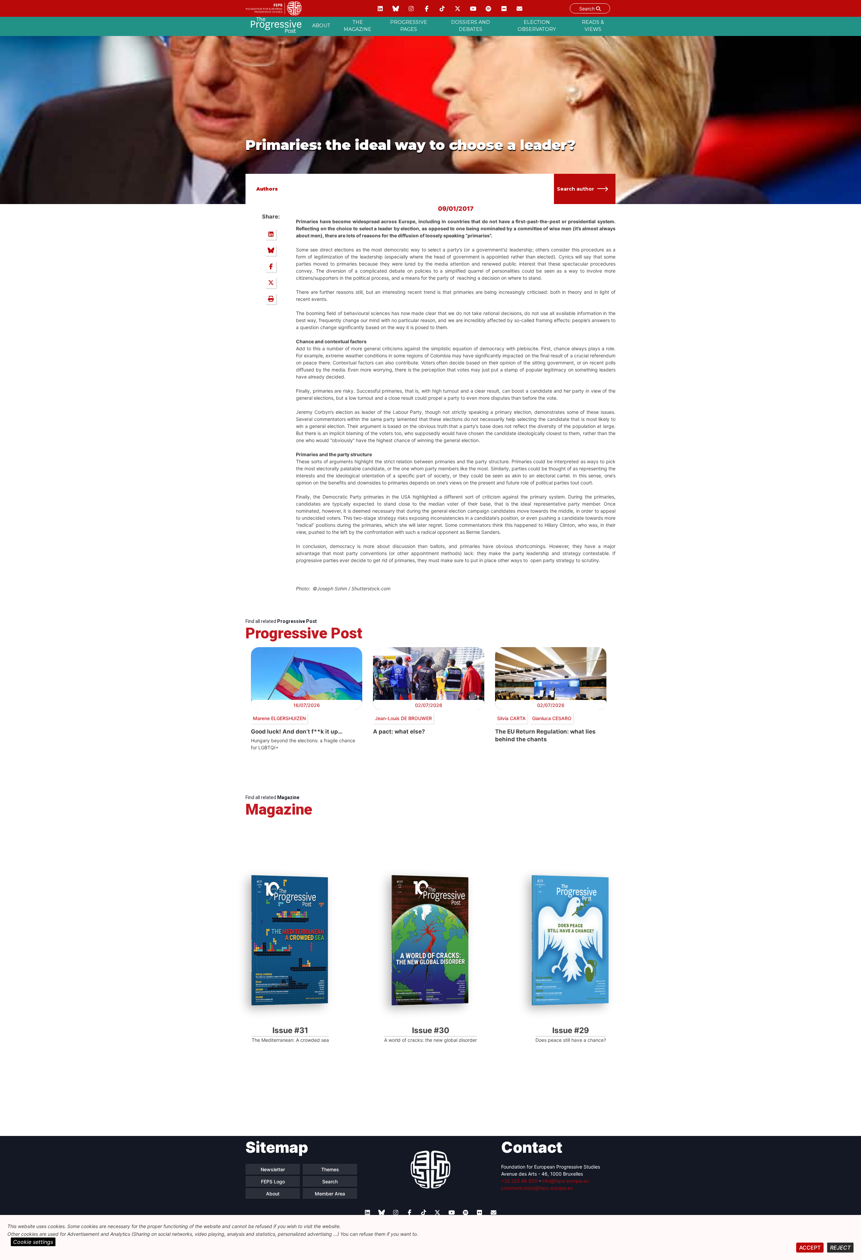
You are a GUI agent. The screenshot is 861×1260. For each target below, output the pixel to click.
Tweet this (270, 282)
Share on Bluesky (270, 250)
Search (587, 8)
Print (270, 298)
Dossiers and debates (470, 26)
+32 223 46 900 (519, 1181)
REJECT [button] (840, 1247)
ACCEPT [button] (810, 1247)
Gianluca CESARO (551, 718)
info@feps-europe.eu (565, 1181)
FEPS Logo (273, 1181)
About (321, 26)
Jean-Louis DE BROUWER (403, 718)
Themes (330, 1169)
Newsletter (273, 1169)
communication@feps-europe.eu (537, 1188)
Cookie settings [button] (33, 1241)
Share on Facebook (270, 266)
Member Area (330, 1193)
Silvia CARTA (511, 718)
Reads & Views (593, 26)
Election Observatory (537, 26)
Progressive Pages (408, 26)
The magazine (357, 26)
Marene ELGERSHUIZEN (279, 718)
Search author (575, 189)
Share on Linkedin (270, 234)
